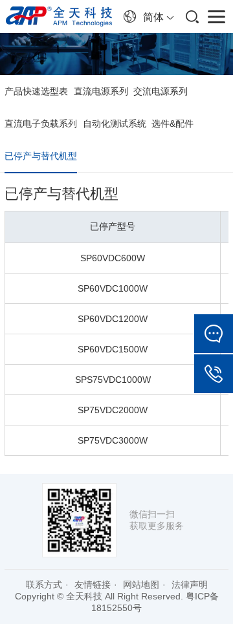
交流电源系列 (160, 91)
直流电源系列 (101, 91)
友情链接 (92, 584)
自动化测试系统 (114, 123)
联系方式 (44, 584)
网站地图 (141, 584)
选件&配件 (172, 123)
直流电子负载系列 (41, 123)
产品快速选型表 (36, 91)
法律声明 (190, 584)
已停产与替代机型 (41, 156)
